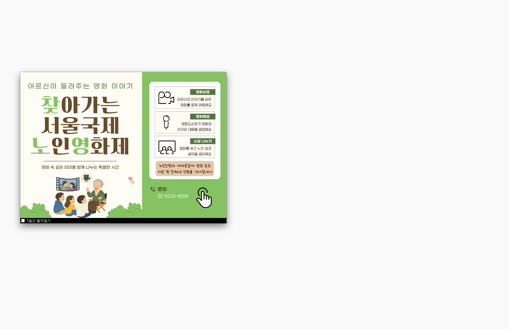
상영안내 (198, 12)
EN (427, 11)
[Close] (226, 72)
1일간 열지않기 (38, 220)
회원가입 (268, 133)
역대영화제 (297, 12)
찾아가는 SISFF (261, 12)
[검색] (482, 12)
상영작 (172, 12)
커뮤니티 (226, 12)
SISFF (148, 12)
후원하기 (328, 12)
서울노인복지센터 (269, 204)
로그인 (254, 109)
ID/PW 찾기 (243, 133)
